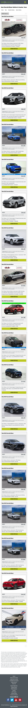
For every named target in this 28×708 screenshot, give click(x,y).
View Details (14, 48)
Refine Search (4, 13)
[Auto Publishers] (7, 2)
